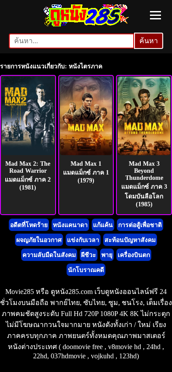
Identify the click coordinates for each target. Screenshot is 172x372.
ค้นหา (148, 41)
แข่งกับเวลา (83, 240)
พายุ (106, 255)
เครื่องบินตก (134, 255)
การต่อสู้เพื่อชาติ (140, 225)
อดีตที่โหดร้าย (29, 225)
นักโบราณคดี (86, 270)
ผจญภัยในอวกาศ (39, 240)
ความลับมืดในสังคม (49, 255)
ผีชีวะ (88, 255)
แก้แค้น (103, 225)
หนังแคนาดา (70, 225)
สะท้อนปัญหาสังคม (130, 240)
